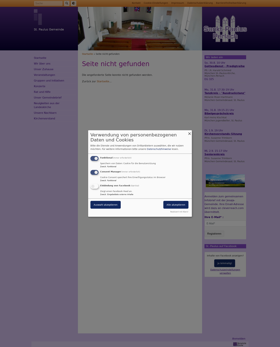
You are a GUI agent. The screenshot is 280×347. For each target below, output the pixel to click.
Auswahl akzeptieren (105, 204)
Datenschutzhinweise (159, 149)
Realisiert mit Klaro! (179, 212)
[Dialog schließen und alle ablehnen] (189, 132)
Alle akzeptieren (176, 204)
